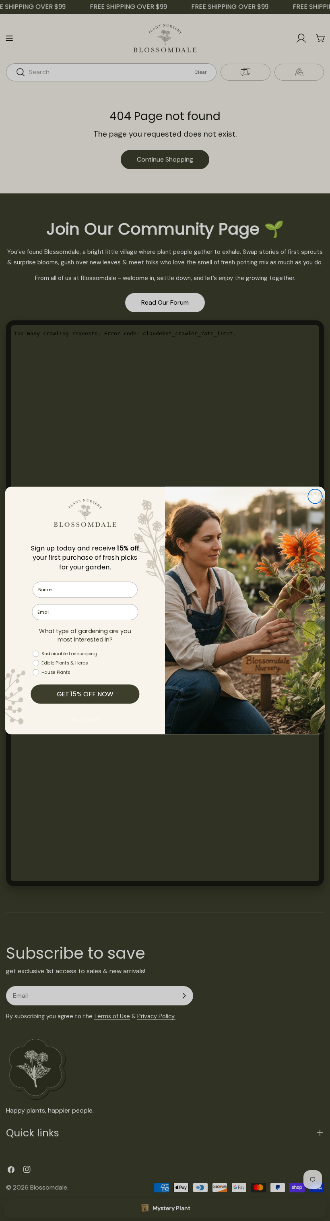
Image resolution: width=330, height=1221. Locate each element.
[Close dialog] (315, 496)
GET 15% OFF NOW (85, 693)
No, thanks (85, 719)
